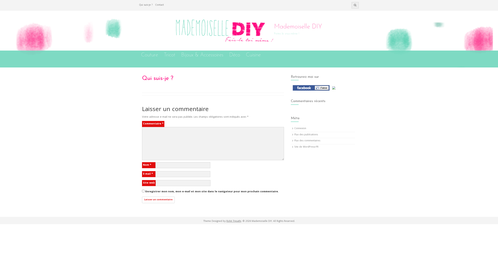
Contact (159, 5)
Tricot (169, 55)
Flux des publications (306, 135)
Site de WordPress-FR (306, 147)
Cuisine (253, 55)
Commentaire (153, 124)
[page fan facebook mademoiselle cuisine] (310, 88)
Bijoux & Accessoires (202, 55)
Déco (234, 55)
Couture (149, 55)
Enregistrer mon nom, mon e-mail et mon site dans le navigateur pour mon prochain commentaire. (212, 192)
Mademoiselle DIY (298, 27)
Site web (149, 183)
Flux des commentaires (307, 141)
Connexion (300, 129)
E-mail (148, 174)
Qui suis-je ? (146, 5)
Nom (147, 165)
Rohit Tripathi (233, 221)
